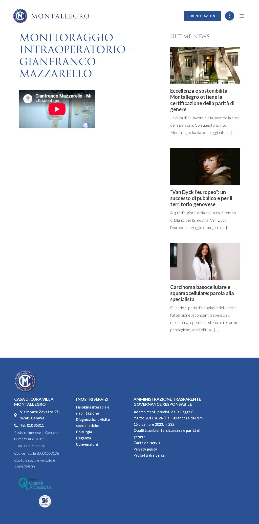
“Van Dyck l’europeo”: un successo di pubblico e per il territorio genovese (201, 198)
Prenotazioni (202, 16)
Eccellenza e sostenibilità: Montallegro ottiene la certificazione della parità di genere (202, 100)
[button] (242, 16)
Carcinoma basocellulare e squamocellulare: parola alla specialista (202, 293)
